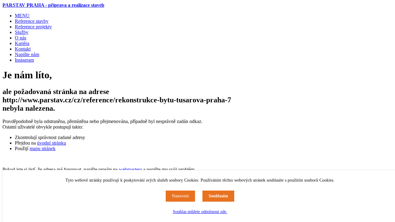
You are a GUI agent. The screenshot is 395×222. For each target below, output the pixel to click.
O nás (20, 37)
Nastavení (180, 196)
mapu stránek (43, 148)
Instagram (24, 60)
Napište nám (27, 54)
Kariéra (22, 43)
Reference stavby (31, 21)
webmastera (130, 169)
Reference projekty (33, 26)
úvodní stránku (51, 143)
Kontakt (23, 48)
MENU (22, 15)
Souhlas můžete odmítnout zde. (200, 211)
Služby (21, 32)
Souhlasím (218, 196)
